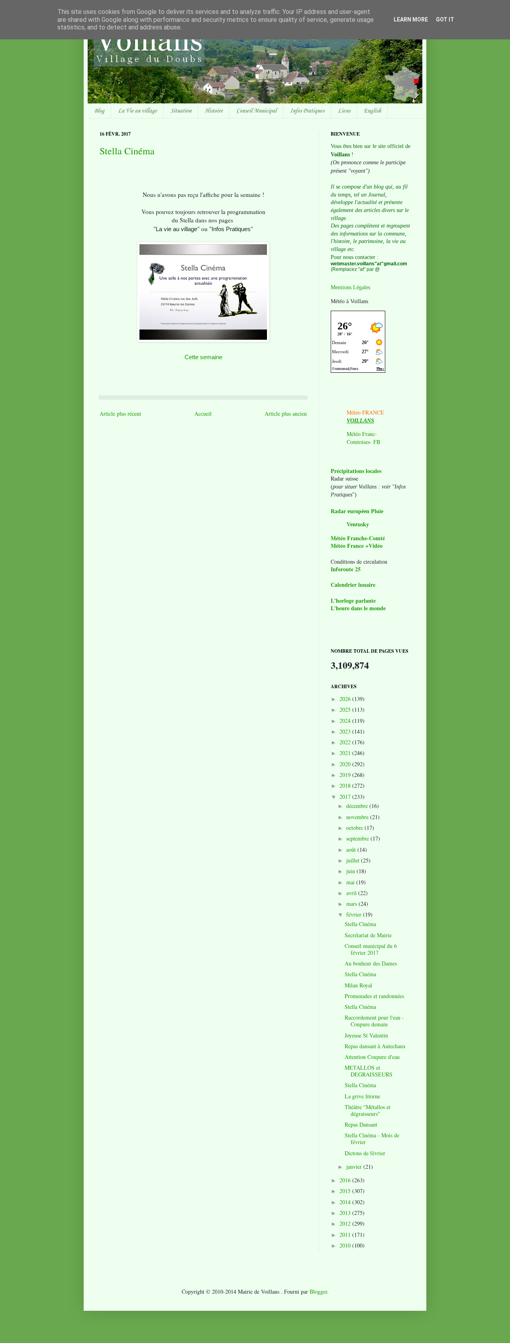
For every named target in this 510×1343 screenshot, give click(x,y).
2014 (345, 1202)
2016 (345, 1180)
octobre (355, 827)
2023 (345, 731)
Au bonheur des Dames (371, 963)
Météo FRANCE (365, 412)
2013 (345, 1212)
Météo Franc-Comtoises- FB (363, 438)
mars (352, 903)
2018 (345, 785)
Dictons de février (365, 1153)
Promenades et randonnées (374, 996)
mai (351, 882)
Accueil (203, 413)
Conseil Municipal (256, 111)
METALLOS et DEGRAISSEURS (368, 1071)
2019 (345, 775)
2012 (345, 1223)
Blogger (318, 1291)
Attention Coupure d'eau (372, 1057)
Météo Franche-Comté (358, 538)
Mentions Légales (350, 287)
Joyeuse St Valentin (366, 1035)
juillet (353, 860)
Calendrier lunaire (353, 584)
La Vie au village (137, 111)
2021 (345, 753)
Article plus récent (120, 413)
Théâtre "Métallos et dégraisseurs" (367, 1110)
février (354, 914)
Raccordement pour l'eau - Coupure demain (374, 1021)
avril (352, 893)
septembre (358, 838)
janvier (354, 1166)
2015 (345, 1191)
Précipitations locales (356, 471)
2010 (345, 1245)
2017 (345, 796)
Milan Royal (358, 985)
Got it (445, 19)
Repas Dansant (361, 1124)
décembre (357, 806)
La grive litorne (362, 1096)
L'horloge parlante (353, 600)
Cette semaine (203, 357)
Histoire (214, 111)
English (372, 111)
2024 (345, 720)
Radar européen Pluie (357, 511)
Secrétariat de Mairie (368, 935)
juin (351, 871)
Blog (99, 111)
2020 (345, 764)
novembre (358, 817)
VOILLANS (360, 421)
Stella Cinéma (127, 150)
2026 (345, 699)
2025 (345, 709)
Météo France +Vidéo (356, 545)
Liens (344, 111)
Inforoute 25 (346, 569)
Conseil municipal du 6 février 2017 (371, 949)
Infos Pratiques (307, 111)
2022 (345, 742)
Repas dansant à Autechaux (375, 1046)
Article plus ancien (286, 413)
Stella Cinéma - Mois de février (372, 1138)
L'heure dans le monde (358, 608)
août (351, 849)
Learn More (411, 19)
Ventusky (358, 524)
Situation (181, 111)
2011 (345, 1234)
